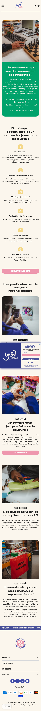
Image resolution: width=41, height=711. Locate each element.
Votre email (25, 352)
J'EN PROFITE (31, 359)
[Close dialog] (39, 344)
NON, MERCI (30, 362)
